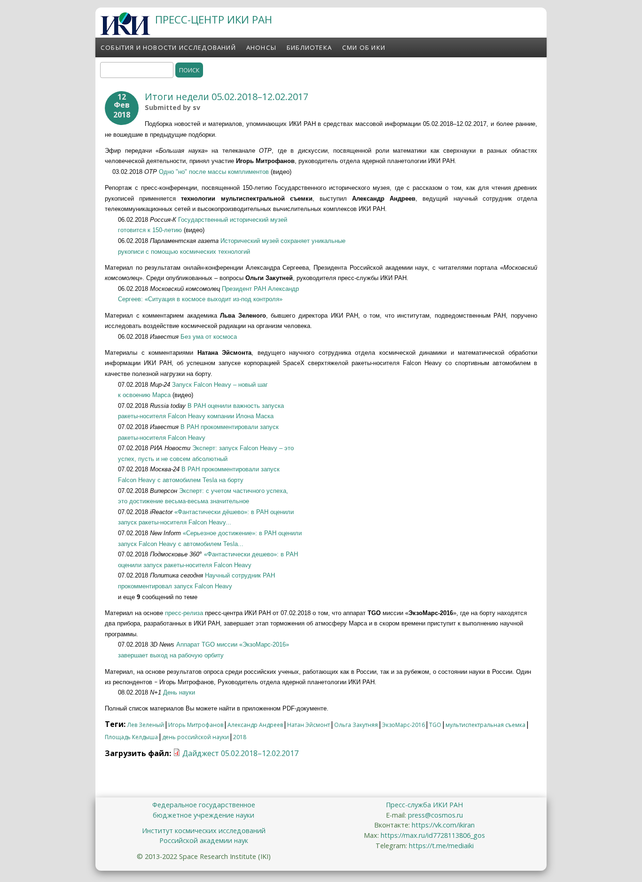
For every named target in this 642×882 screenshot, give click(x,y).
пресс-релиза (184, 613)
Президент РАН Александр (260, 288)
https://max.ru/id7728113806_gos (433, 835)
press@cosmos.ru (435, 815)
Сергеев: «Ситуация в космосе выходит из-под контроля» (200, 299)
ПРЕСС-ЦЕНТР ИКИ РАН (213, 19)
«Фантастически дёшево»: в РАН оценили (234, 511)
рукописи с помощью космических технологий (184, 251)
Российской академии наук (203, 840)
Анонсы (261, 47)
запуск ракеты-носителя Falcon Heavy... (174, 522)
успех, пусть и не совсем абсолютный (172, 458)
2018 (239, 737)
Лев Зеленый (145, 725)
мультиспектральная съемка (485, 725)
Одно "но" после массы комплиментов (214, 171)
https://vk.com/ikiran (443, 824)
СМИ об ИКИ (363, 47)
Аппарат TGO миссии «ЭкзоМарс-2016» (232, 644)
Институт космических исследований (204, 830)
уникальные (328, 240)
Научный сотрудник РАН (240, 575)
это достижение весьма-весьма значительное (183, 501)
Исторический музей (250, 240)
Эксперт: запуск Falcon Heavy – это (243, 448)
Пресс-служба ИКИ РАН (424, 804)
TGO (435, 725)
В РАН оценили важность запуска (236, 405)
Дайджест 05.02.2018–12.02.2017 (240, 753)
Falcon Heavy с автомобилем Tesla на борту (180, 480)
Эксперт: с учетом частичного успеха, (233, 490)
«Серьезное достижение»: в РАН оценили (242, 533)
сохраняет (296, 240)
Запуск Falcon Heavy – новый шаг (220, 384)
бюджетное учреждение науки (203, 815)
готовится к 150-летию (150, 230)
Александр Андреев (255, 725)
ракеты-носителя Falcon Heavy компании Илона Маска (196, 416)
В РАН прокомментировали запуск (229, 426)
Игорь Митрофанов (195, 725)
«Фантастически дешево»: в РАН (251, 554)
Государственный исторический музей (232, 219)
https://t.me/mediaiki (441, 845)
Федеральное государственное (203, 804)
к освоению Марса (145, 394)
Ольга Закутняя (356, 725)
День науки (179, 692)
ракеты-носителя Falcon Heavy (161, 437)
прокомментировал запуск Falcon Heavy (175, 586)
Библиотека (309, 47)
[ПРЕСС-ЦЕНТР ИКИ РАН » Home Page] (125, 32)
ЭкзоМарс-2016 (403, 725)
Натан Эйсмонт (308, 725)
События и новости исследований (168, 47)
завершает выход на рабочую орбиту (171, 655)
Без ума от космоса (208, 336)
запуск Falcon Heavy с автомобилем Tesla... (180, 543)
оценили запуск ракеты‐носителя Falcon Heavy (184, 565)
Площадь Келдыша (131, 737)
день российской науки (195, 737)
